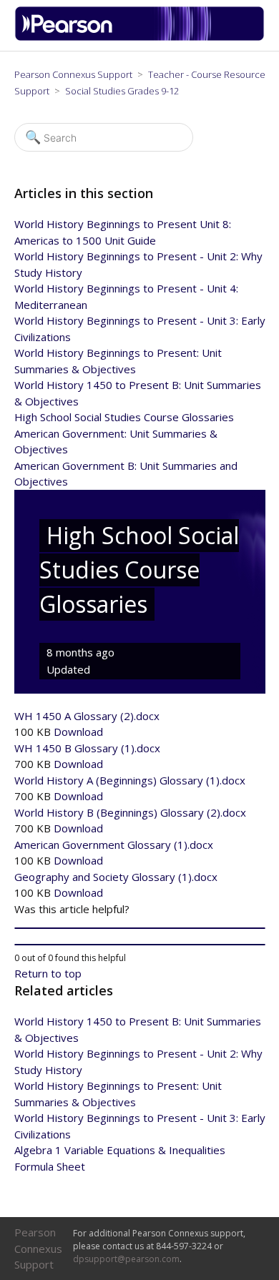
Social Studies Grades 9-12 (122, 90)
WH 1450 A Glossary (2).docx (87, 716)
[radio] (139, 928)
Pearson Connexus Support (73, 74)
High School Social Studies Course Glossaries (124, 417)
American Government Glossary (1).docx (113, 844)
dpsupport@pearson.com (126, 1259)
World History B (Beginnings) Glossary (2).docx (130, 812)
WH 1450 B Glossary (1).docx (87, 748)
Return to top (48, 973)
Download (78, 731)
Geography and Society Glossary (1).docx (115, 877)
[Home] (144, 37)
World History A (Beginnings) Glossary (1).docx (129, 780)
